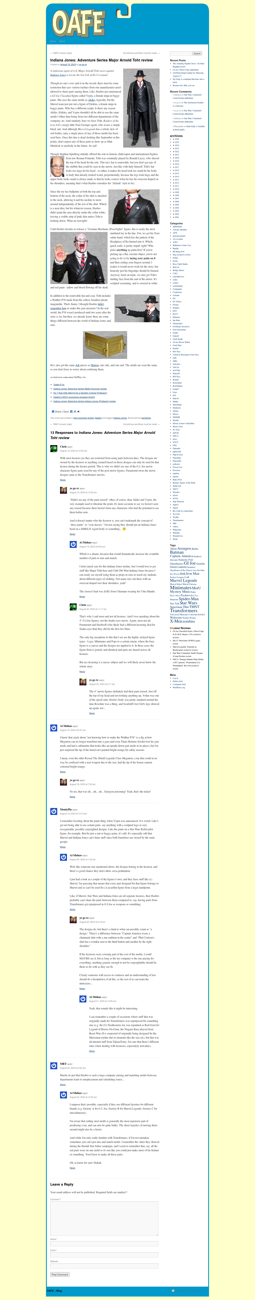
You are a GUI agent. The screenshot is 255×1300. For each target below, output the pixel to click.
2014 (177, 176)
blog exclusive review (84, 417)
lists (174, 395)
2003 (177, 210)
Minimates (181, 587)
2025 (177, 142)
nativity (176, 432)
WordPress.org (179, 687)
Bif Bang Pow (179, 251)
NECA (175, 435)
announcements (179, 235)
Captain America (181, 556)
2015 (177, 173)
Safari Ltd (177, 485)
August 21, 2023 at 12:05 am (102, 1000)
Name (53, 1239)
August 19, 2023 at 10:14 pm (73, 813)
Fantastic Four (185, 559)
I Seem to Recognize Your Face (186, 354)
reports (175, 476)
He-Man (200, 570)
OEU (175, 445)
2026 (177, 139)
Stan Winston (178, 501)
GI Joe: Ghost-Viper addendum (186, 69)
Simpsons (174, 599)
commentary (178, 285)
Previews (176, 470)
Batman (177, 552)
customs (176, 295)
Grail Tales (177, 345)
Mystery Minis (180, 591)
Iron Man (192, 573)
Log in (175, 678)
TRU (175, 523)
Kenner (176, 379)
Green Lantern (178, 567)
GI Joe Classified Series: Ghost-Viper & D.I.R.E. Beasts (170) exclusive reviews (188, 634)
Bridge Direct (178, 270)
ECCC (175, 313)
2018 (177, 163)
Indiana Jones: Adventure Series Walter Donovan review (80, 388)
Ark (77, 365)
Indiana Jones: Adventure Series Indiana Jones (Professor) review (84, 401)
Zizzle (175, 539)
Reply (63, 479)
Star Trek (174, 603)
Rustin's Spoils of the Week (184, 482)
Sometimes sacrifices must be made (141, 52)
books (175, 260)
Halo (195, 570)
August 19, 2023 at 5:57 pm (73, 729)
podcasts (176, 463)
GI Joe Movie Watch (181, 342)
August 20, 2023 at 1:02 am (83, 859)
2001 (177, 217)
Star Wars (188, 603)
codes (175, 279)
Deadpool (197, 556)
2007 (177, 198)
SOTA (175, 498)
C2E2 (175, 273)
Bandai (175, 248)
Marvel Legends (183, 580)
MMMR (176, 417)
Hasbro (98, 417)
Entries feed (177, 681)
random (176, 473)
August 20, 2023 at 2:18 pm (92, 921)
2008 (177, 195)
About (62, 41)
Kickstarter (177, 382)
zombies (189, 621)
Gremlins (191, 567)
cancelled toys (178, 276)
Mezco (175, 413)
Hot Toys (176, 351)
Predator (185, 595)
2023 (177, 148)
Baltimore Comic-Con (182, 245)
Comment (55, 1199)
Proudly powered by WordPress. (188, 1290)
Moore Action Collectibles (183, 423)
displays (176, 307)
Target (175, 507)
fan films (176, 320)
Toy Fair (176, 513)
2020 (177, 157)
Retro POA (177, 479)
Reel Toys (194, 595)
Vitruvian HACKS (197, 614)
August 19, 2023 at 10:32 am (73, 450)
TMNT (194, 606)
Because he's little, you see (183, 85)
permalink (146, 417)
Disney (176, 304)
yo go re (83, 64)
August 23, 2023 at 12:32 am (83, 1096)
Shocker (176, 492)
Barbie (195, 548)
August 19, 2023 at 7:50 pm (83, 784)
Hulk (183, 574)
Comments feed (179, 684)
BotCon (176, 267)
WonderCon (178, 535)
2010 (177, 189)
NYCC (175, 442)
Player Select (175, 595)
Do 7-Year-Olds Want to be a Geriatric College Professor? (80, 392)
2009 (177, 192)
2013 (177, 179)
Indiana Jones (58, 75)
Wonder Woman (189, 617)
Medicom (177, 407)
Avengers (184, 548)
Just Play (176, 370)
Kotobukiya (177, 385)
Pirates (193, 592)
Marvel (176, 398)
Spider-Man (189, 598)
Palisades (176, 448)
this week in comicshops (183, 510)
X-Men (176, 621)
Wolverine (176, 617)
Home (53, 41)
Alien (173, 549)
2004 (177, 207)
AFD (175, 232)
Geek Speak (178, 339)
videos (175, 526)
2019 (177, 160)
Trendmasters (178, 520)
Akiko (91, 100)
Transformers (183, 610)
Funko (175, 332)
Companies (177, 289)
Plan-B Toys (178, 454)
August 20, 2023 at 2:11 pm (102, 683)
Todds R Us (58, 384)
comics (175, 282)
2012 (177, 182)
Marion (95, 365)
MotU (196, 587)
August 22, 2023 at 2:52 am (73, 1067)
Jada (174, 357)
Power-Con (177, 467)
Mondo (176, 420)
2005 (177, 204)
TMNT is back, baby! (61, 52)
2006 (177, 201)
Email (53, 1250)
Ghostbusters (176, 563)
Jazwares (176, 363)
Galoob (176, 335)
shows (175, 495)
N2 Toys (176, 429)
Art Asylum (178, 239)
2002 (177, 213)
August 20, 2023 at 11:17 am (93, 608)
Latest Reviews (182, 628)
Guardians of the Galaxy (181, 570)
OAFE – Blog (54, 1290)
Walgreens (177, 529)
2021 (177, 154)
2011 (177, 185)
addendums (177, 226)
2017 (177, 167)
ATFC (175, 242)
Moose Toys (178, 426)
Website (54, 1261)
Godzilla (200, 563)
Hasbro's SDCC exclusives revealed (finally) (74, 396)
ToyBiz (176, 517)
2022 (177, 151)
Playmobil (177, 460)
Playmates (177, 457)
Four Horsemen (179, 329)
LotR (186, 577)
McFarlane (177, 404)
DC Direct (177, 301)
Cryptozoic (177, 292)
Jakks (175, 360)
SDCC (175, 489)
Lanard (175, 389)
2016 (177, 170)
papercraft (177, 451)
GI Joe (190, 563)
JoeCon (176, 367)
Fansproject (177, 323)
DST (175, 310)
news (175, 439)
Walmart (176, 532)
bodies (175, 257)
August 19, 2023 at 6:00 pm (92, 546)
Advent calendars (180, 229)
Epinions (176, 317)
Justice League (177, 577)
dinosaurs (174, 559)
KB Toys (176, 376)
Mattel (175, 401)
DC (174, 298)
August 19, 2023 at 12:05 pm (83, 492)
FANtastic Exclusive (181, 326)
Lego (175, 392)
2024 (177, 145)
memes (175, 410)
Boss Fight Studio (180, 263)
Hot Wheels (174, 574)
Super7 (176, 504)
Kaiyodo (176, 373)
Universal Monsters (179, 614)
